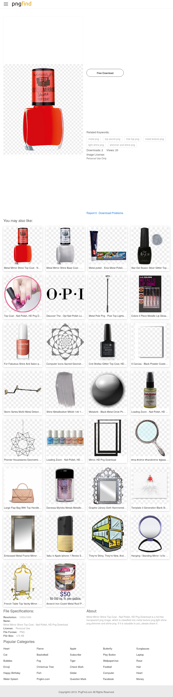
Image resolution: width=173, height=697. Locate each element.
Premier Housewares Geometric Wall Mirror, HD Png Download (37, 459)
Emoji (6, 666)
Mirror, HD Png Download (102, 459)
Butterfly (107, 648)
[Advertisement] (43, 40)
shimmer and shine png (122, 144)
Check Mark (77, 666)
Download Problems (111, 213)
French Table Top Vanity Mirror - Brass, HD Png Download (35, 603)
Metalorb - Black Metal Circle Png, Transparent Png (116, 411)
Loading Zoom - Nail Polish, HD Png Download (71, 459)
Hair (138, 666)
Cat (5, 654)
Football (107, 666)
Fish (39, 673)
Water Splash (10, 679)
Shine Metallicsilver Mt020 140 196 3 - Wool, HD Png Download (80, 411)
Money (140, 679)
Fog (39, 660)
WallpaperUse (110, 660)
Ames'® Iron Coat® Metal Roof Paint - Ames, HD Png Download (80, 603)
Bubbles (7, 660)
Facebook (108, 679)
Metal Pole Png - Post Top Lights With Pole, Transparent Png (121, 315)
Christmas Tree (45, 666)
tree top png (132, 139)
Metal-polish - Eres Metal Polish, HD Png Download (116, 267)
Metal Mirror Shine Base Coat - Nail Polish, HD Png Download (79, 267)
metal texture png (154, 139)
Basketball (42, 654)
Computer (108, 673)
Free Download (105, 73)
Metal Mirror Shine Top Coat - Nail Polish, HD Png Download (36, 267)
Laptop (140, 654)
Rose (139, 660)
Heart (6, 648)
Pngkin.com (43, 679)
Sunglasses (142, 648)
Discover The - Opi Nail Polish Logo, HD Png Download (75, 315)
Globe (73, 673)
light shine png (96, 144)
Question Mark (78, 679)
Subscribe (75, 654)
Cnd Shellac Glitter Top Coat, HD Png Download (114, 363)
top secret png (112, 139)
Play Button (109, 654)
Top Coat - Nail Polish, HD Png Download (26, 315)
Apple (73, 648)
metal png (93, 139)
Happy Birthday (11, 673)
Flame (40, 648)
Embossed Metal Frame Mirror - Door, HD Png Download (34, 555)
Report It (91, 213)
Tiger (73, 660)
